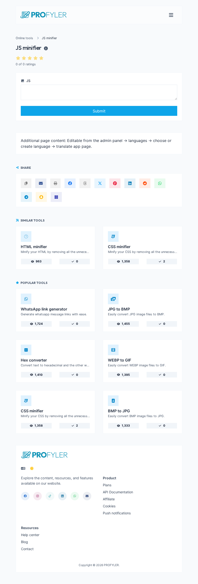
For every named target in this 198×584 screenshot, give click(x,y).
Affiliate (109, 499)
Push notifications (117, 513)
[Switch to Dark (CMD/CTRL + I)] (31, 468)
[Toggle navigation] (171, 15)
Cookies (109, 506)
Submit (99, 111)
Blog (24, 542)
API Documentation (118, 492)
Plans (107, 485)
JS (27, 81)
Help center (30, 535)
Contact (27, 549)
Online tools (24, 38)
